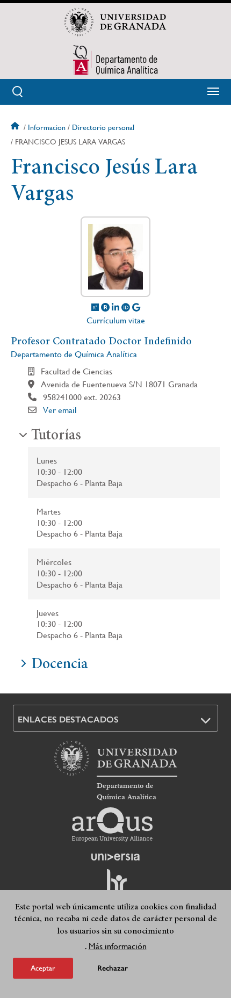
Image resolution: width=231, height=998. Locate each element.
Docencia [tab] (59, 664)
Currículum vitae (115, 320)
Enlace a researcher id (105, 307)
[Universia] (115, 857)
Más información (118, 946)
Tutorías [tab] (56, 436)
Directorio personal (103, 127)
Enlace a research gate (95, 307)
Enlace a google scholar (136, 307)
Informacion (47, 127)
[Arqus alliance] (112, 824)
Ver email (60, 410)
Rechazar (112, 968)
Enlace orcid (125, 307)
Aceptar (43, 968)
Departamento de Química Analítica (74, 354)
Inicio (16, 127)
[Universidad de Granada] (115, 22)
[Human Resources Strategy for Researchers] (115, 885)
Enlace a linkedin (115, 307)
